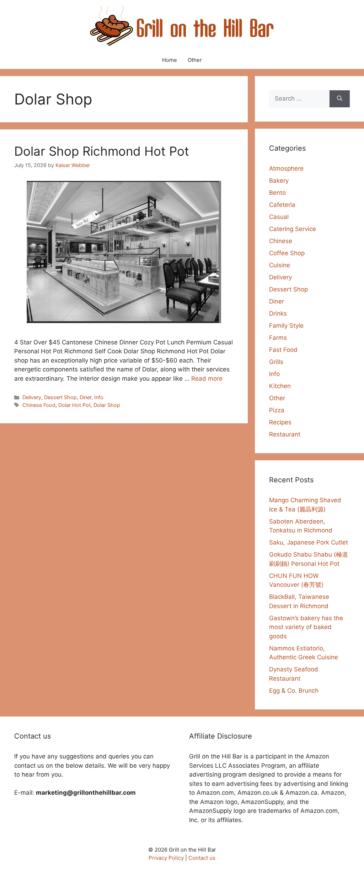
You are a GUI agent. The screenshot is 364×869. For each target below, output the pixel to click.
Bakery (279, 180)
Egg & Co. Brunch (293, 690)
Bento (277, 192)
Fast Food (283, 349)
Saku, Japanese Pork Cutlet (308, 542)
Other (195, 60)
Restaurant (284, 434)
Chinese (280, 241)
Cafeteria (282, 204)
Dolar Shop (106, 405)
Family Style (286, 325)
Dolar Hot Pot (74, 405)
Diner (85, 397)
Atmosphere (286, 168)
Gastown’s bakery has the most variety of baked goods (306, 627)
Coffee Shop (287, 253)
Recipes (280, 422)
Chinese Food (38, 405)
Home (169, 60)
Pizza (276, 410)
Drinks (278, 313)
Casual (279, 216)
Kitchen (280, 386)
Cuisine (279, 265)
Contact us (201, 857)
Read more (207, 378)
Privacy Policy (166, 857)
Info (98, 397)
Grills (276, 361)
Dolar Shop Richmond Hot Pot (101, 151)
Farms (278, 337)
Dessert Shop (60, 397)
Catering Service (292, 228)
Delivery (31, 397)
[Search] (340, 98)
